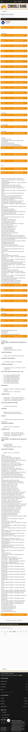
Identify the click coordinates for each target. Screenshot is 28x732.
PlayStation (4, 16)
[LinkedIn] (13, 631)
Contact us (3, 675)
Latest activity (5, 717)
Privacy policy (14, 675)
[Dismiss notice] (25, 719)
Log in (6, 27)
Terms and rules (8, 675)
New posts (4, 712)
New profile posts (5, 714)
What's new (3, 710)
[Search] (26, 1)
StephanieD (25, 706)
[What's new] (24, 1)
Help (19, 675)
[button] (1, 1)
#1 (26, 19)
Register (11, 27)
